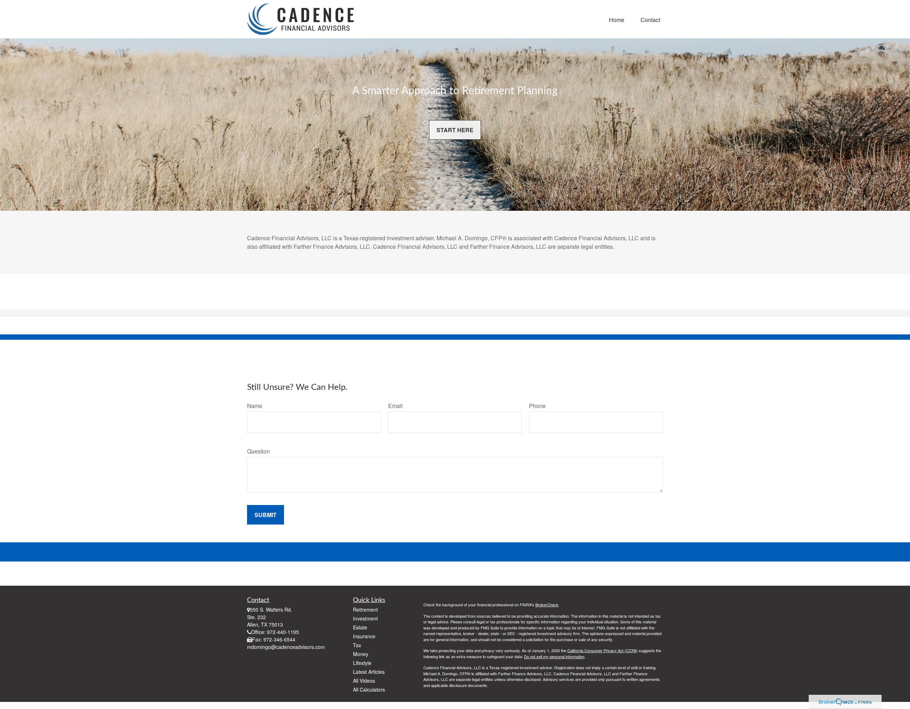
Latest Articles (369, 671)
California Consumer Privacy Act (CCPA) (602, 650)
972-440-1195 (283, 631)
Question (258, 451)
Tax (357, 645)
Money (360, 653)
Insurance (364, 636)
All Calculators (369, 689)
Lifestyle (362, 662)
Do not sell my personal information (554, 656)
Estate (360, 627)
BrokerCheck (546, 604)
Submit (266, 515)
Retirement (365, 609)
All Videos (364, 680)
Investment (365, 618)
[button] (616, 19)
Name (254, 406)
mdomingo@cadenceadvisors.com (286, 646)
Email (395, 406)
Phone (537, 406)
